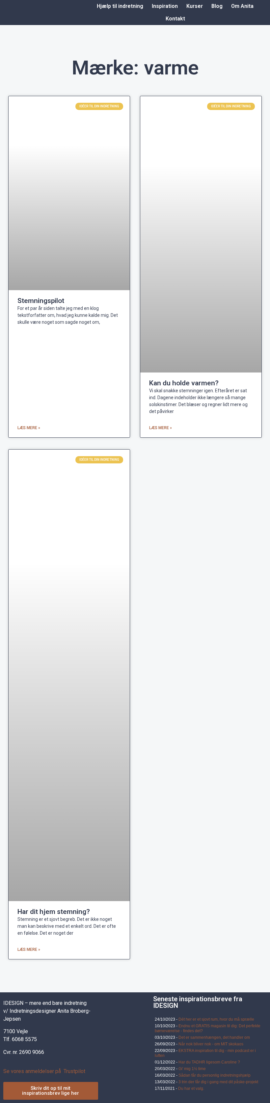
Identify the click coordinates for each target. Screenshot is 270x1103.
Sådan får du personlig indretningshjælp (214, 1075)
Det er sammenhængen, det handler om (214, 1037)
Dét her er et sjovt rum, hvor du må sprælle (216, 1019)
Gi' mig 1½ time (192, 1068)
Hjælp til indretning (120, 6)
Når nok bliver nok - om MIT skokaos (210, 1044)
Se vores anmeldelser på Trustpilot (44, 1071)
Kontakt (175, 18)
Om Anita (242, 6)
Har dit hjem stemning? (53, 912)
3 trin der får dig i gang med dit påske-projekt (218, 1082)
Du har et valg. (191, 1088)
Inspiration (165, 6)
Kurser (194, 6)
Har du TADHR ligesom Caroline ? (209, 1062)
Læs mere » (28, 428)
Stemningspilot (40, 301)
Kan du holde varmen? (184, 383)
